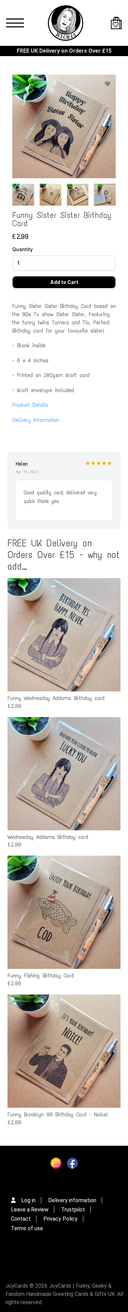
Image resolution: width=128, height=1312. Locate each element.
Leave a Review (29, 1209)
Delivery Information (35, 420)
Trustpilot (73, 1209)
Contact (21, 1219)
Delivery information (72, 1200)
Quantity (22, 249)
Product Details (30, 405)
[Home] (65, 23)
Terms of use (27, 1228)
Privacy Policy (60, 1219)
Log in (28, 1200)
